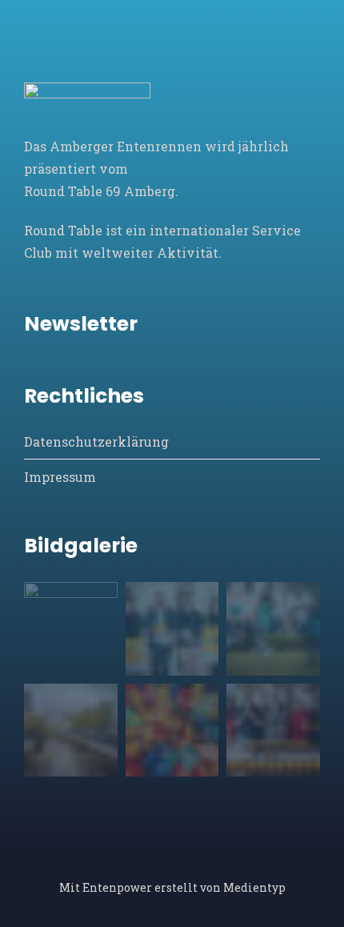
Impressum (60, 476)
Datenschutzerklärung (96, 441)
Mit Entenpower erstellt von (141, 887)
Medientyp (254, 887)
